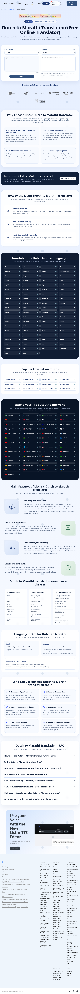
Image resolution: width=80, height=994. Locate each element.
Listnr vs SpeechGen (70, 943)
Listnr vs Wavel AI (72, 921)
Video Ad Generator (43, 889)
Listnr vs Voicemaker (70, 872)
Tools (39, 3)
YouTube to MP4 (58, 886)
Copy (74, 49)
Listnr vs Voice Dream (71, 911)
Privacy (55, 871)
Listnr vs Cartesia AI (72, 936)
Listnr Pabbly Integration (57, 978)
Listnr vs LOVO (71, 957)
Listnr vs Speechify (72, 955)
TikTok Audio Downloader (57, 905)
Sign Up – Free (71, 3)
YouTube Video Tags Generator (44, 932)
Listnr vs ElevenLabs (70, 888)
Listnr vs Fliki (70, 878)
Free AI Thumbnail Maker (58, 913)
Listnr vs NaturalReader (71, 898)
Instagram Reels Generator (45, 899)
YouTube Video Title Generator (44, 936)
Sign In (61, 3)
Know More (15, 848)
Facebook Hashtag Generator (45, 920)
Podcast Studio (44, 878)
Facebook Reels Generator (44, 895)
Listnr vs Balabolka (72, 953)
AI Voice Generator (45, 867)
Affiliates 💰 (33, 3)
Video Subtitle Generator (44, 903)
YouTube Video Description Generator (44, 941)
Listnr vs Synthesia (72, 895)
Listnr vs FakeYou (72, 882)
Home (4, 9)
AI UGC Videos (53, 3)
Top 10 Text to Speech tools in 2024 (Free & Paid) (16, 879)
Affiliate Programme (8, 872)
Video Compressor (58, 929)
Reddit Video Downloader (57, 921)
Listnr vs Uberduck (72, 885)
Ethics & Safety (57, 876)
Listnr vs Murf (71, 875)
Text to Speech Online (44, 870)
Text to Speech (44, 864)
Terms (55, 874)
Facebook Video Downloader (58, 893)
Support (55, 864)
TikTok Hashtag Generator (44, 924)
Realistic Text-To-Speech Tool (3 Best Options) (15, 899)
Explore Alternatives (70, 960)
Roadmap (5, 874)
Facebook (69, 971)
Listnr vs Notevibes (72, 880)
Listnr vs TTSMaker (72, 946)
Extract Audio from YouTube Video (59, 889)
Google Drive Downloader (57, 917)
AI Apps (69, 964)
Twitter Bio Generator (43, 928)
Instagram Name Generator (45, 916)
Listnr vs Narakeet (72, 940)
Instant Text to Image (57, 938)
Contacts (56, 867)
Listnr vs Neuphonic (70, 915)
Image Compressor (59, 931)
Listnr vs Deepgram (70, 949)
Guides (55, 869)
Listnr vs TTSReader (70, 932)
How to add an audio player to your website (15, 907)
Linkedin (69, 976)
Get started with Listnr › (67, 178)
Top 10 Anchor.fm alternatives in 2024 (13, 882)
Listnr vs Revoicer (72, 908)
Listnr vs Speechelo (72, 869)
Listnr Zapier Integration (57, 974)
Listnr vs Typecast (72, 906)
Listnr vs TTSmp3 (72, 867)
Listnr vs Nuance (71, 919)
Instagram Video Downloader (58, 897)
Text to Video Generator (44, 907)
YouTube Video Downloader (57, 882)
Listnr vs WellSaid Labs (72, 892)
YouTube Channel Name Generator (45, 911)
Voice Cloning (26, 3)
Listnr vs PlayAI (71, 864)
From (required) (8, 49)
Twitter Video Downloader (57, 909)
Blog (3, 877)
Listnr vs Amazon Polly (72, 928)
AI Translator (44, 882)
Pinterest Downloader (57, 925)
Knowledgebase (6, 867)
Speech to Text (44, 873)
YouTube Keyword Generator (45, 946)
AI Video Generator (45, 892)
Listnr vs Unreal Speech (71, 924)
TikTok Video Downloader (57, 901)
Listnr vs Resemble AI (72, 902)
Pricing (19, 3)
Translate (46, 3)
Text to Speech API (58, 971)
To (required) (44, 49)
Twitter (69, 973)
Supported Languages (8, 869)
